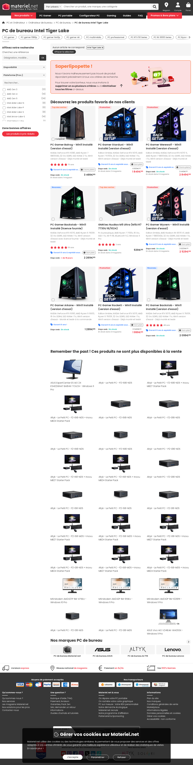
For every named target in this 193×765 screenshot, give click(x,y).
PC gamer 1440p (52, 37)
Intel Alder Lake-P (26, 107)
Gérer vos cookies (156, 716)
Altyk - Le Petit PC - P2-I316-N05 (163, 449)
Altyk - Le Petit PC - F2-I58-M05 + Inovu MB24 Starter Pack (168, 569)
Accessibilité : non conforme (161, 719)
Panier (188, 10)
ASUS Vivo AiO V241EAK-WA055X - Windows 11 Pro (165, 632)
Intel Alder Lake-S (26, 111)
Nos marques (154, 701)
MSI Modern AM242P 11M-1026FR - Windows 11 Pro (164, 600)
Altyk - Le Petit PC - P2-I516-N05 (115, 382)
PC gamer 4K (73, 37)
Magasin (166, 10)
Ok (42, 57)
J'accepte (72, 757)
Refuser (121, 757)
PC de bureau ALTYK (138, 656)
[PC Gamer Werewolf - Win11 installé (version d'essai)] (168, 123)
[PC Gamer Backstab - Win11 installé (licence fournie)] (73, 203)
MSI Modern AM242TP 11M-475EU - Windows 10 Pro (68, 600)
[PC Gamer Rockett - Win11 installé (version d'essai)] (120, 284)
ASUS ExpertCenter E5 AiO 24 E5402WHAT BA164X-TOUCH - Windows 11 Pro (72, 386)
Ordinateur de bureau (40, 22)
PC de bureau (64, 22)
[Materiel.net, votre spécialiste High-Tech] (20, 7)
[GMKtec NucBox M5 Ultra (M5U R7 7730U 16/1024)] (120, 203)
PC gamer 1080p (29, 37)
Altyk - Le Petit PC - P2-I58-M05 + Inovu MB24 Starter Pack (120, 538)
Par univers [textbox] (52, 6)
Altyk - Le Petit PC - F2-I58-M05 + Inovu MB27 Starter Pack (119, 569)
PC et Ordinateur (16, 22)
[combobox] (53, 7)
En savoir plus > (35, 748)
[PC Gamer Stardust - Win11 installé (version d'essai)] (120, 123)
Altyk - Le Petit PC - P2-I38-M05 (115, 630)
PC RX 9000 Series (162, 37)
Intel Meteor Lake (26, 121)
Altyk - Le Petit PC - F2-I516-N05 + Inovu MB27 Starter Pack (168, 384)
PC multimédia (93, 37)
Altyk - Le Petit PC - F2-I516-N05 (115, 417)
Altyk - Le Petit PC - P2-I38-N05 (66, 630)
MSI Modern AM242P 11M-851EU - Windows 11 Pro (116, 600)
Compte (177, 10)
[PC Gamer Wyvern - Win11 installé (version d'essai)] (168, 203)
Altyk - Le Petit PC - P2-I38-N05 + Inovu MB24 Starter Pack (71, 569)
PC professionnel (116, 37)
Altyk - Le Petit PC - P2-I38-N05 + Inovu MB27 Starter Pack (167, 538)
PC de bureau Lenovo (173, 656)
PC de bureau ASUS (102, 656)
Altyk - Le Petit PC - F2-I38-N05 (163, 508)
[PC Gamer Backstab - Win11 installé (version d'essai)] (168, 284)
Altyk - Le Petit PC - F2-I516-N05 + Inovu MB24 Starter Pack (71, 419)
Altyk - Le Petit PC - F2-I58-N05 (66, 508)
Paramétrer (97, 757)
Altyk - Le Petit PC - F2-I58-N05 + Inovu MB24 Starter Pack (119, 478)
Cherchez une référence (15, 52)
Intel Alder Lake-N (26, 102)
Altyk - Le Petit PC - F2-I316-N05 (163, 417)
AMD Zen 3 (26, 89)
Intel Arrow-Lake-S (26, 116)
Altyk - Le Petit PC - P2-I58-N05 (115, 508)
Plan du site (153, 698)
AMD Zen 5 (26, 98)
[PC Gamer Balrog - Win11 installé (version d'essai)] (73, 123)
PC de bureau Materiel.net (67, 656)
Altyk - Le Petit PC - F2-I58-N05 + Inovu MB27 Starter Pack (71, 478)
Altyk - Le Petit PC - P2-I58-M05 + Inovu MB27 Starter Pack (71, 538)
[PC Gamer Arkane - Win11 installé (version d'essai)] (73, 284)
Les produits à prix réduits (20, 133)
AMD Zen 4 (26, 93)
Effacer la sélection (64, 51)
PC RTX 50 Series (139, 37)
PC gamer (9, 37)
